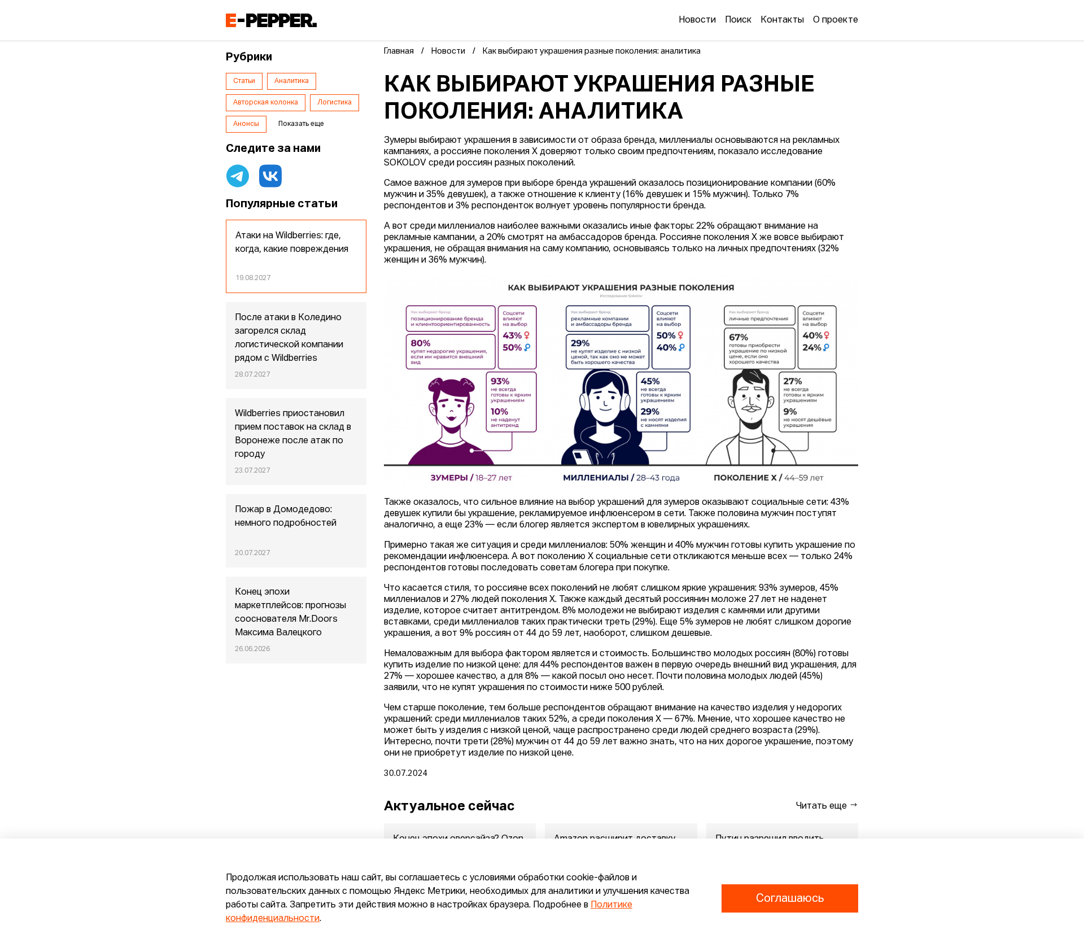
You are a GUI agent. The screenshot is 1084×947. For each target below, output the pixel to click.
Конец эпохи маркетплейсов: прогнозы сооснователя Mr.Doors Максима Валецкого (290, 613)
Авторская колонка (265, 102)
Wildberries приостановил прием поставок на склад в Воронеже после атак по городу (293, 434)
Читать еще (822, 806)
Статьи (244, 81)
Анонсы (246, 124)
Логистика (334, 102)
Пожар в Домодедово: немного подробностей (285, 516)
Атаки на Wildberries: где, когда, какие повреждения (291, 243)
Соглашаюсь (790, 898)
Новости (697, 20)
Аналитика (291, 81)
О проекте (835, 20)
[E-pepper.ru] (271, 20)
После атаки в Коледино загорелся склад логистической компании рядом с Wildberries (289, 338)
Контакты (782, 20)
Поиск (738, 20)
